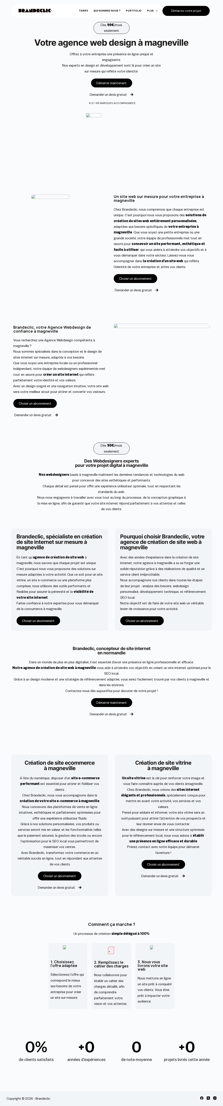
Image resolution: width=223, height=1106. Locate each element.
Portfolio (134, 10)
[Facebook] (201, 1098)
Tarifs (83, 10)
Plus (150, 10)
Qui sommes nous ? (106, 10)
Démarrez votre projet (186, 11)
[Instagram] (214, 1098)
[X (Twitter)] (208, 1098)
